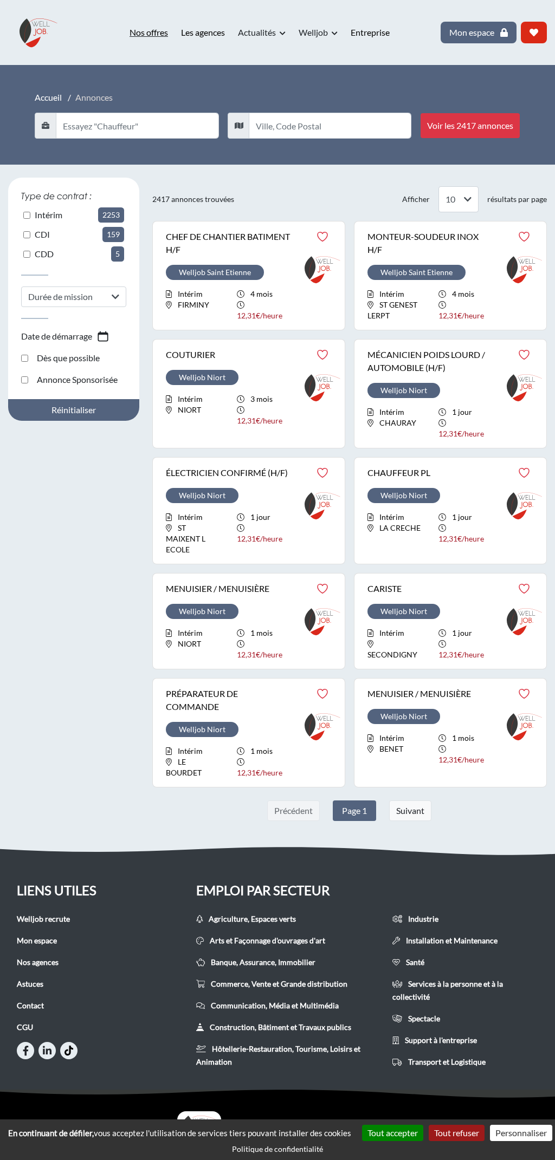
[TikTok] (69, 1050)
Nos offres (149, 32)
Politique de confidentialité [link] (277, 1149)
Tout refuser (456, 1133)
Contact (30, 1005)
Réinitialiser (73, 410)
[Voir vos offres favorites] (534, 32)
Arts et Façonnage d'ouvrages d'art (266, 940)
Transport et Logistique (446, 1061)
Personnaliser (521, 1133)
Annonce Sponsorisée (77, 379)
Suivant (410, 810)
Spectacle (423, 1018)
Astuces (30, 983)
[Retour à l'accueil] (43, 32)
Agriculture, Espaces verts (251, 918)
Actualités (258, 32)
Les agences (203, 32)
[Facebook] (25, 1050)
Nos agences (38, 962)
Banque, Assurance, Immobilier (262, 962)
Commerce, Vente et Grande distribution (278, 983)
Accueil (48, 97)
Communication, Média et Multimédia (274, 1005)
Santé (414, 962)
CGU (25, 1027)
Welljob (314, 32)
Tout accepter (392, 1133)
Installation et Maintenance (451, 940)
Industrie (422, 918)
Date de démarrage (56, 336)
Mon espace (37, 940)
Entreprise (370, 32)
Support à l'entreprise (440, 1040)
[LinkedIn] (47, 1050)
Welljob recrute (43, 918)
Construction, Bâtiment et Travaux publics (279, 1027)
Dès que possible (68, 358)
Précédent (293, 810)
